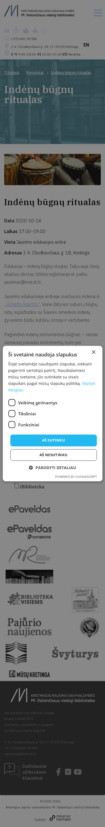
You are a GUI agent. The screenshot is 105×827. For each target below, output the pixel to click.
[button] (52, 467)
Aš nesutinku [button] (53, 454)
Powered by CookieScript (76, 477)
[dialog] (52, 413)
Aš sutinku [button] (53, 440)
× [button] (93, 352)
